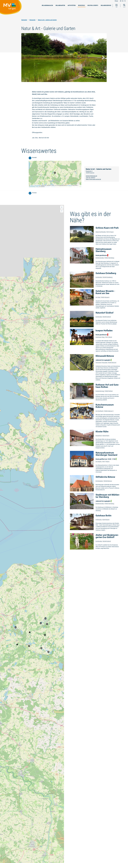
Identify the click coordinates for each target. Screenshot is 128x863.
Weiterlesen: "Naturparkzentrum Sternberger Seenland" (96, 462)
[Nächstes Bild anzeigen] (103, 57)
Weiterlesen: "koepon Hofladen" (96, 341)
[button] (29, 632)
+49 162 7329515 (90, 177)
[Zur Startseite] (11, 8)
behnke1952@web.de (91, 176)
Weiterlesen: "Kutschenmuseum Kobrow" (96, 415)
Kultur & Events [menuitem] (93, 5)
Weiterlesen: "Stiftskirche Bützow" (96, 483)
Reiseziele (32, 20)
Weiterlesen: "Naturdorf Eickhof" (96, 319)
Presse (116, 1)
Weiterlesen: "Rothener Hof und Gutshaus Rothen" (96, 392)
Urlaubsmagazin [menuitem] (47, 5)
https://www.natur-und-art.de (93, 179)
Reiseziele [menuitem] (81, 5)
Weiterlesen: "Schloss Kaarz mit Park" (96, 236)
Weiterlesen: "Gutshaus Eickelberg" (96, 279)
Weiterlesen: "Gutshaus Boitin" (96, 523)
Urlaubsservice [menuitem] (106, 5)
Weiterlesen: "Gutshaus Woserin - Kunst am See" (96, 299)
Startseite (24, 20)
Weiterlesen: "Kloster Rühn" (96, 439)
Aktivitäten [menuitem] (72, 5)
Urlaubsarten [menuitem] (60, 5)
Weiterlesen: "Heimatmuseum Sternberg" (96, 258)
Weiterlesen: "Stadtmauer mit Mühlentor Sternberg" (96, 502)
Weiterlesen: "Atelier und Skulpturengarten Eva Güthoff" (96, 541)
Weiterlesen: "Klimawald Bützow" (96, 367)
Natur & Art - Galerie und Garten (47, 20)
